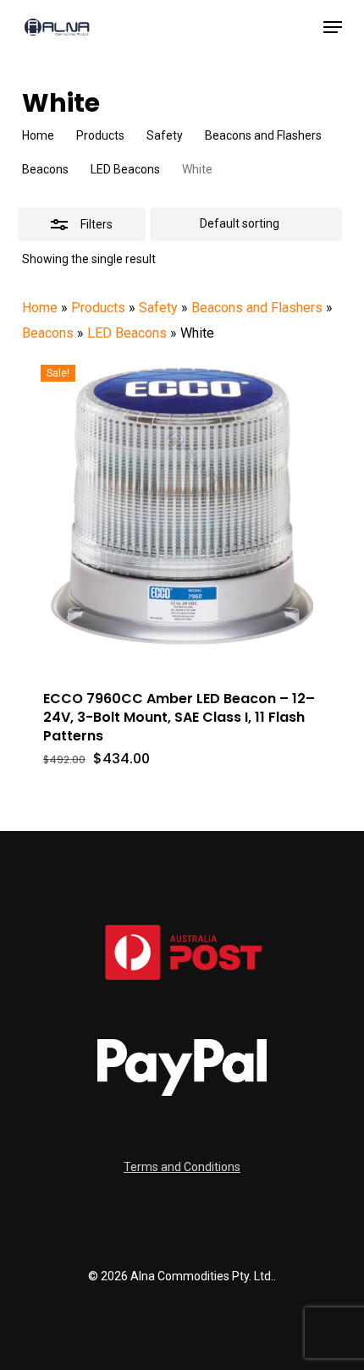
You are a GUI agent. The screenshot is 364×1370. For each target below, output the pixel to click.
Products (100, 135)
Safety (164, 135)
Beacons (45, 169)
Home (38, 135)
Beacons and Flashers (263, 135)
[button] (332, 27)
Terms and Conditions (182, 1167)
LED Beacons (125, 169)
